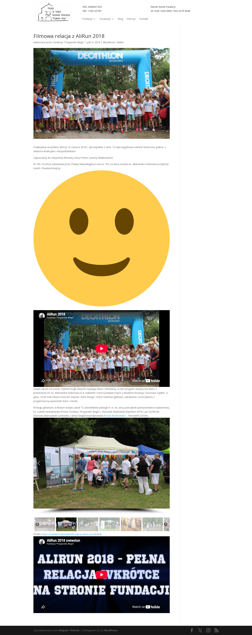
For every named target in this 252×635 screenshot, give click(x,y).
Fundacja (87, 19)
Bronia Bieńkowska (114, 415)
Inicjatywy (105, 19)
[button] (38, 463)
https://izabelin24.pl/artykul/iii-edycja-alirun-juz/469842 (72, 534)
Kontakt (143, 19)
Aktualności (109, 42)
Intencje (131, 19)
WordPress (110, 630)
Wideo (120, 42)
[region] (101, 475)
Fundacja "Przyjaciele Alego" (69, 42)
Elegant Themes (69, 630)
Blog (120, 19)
